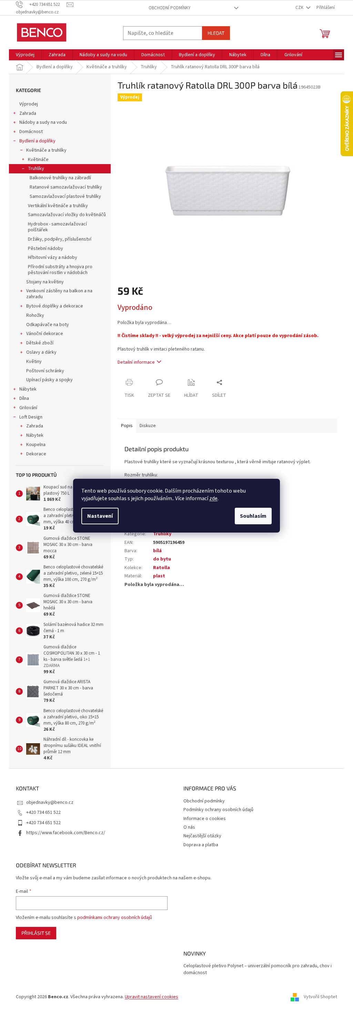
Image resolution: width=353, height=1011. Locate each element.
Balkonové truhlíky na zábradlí (60, 177)
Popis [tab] (127, 425)
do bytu (162, 559)
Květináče (38, 159)
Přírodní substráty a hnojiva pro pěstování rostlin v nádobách (60, 269)
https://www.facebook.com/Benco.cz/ (65, 832)
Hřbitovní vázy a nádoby (52, 257)
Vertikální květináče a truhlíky (58, 205)
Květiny (34, 361)
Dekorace (36, 454)
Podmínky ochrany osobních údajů (218, 809)
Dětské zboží (39, 343)
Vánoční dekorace (44, 333)
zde (213, 498)
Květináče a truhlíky (46, 150)
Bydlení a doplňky (37, 141)
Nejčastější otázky (202, 835)
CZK (299, 7)
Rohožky (35, 315)
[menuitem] (25, 54)
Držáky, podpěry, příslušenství (59, 239)
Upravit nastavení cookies (151, 996)
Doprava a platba (200, 844)
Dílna (24, 398)
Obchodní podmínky (170, 8)
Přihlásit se (36, 933)
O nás (189, 827)
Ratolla (161, 567)
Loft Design (30, 417)
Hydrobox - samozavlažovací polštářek (57, 227)
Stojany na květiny (45, 282)
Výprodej (28, 104)
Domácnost (31, 131)
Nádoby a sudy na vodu (43, 122)
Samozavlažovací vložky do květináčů (67, 214)
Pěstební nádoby (45, 248)
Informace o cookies (204, 818)
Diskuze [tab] (148, 425)
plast (159, 576)
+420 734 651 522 (43, 812)
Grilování (28, 407)
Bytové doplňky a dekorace (54, 306)
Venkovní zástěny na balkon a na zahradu (59, 293)
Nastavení (100, 516)
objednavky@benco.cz (49, 802)
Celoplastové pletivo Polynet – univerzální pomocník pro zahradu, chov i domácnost (257, 969)
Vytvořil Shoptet (320, 996)
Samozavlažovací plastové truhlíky (65, 196)
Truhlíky (36, 168)
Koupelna (36, 444)
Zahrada (27, 113)
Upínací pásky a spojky (49, 379)
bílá (157, 550)
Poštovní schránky (45, 370)
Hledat (216, 33)
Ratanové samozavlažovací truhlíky (66, 187)
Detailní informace (136, 362)
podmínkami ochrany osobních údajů (114, 917)
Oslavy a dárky (41, 352)
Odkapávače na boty (47, 324)
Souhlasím (253, 516)
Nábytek (28, 389)
